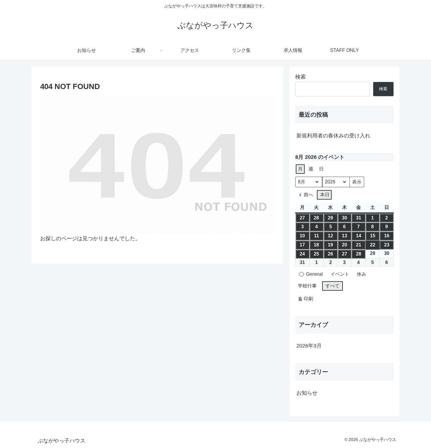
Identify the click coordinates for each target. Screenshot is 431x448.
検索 (300, 77)
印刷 (305, 300)
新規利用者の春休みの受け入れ (333, 136)
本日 (325, 194)
